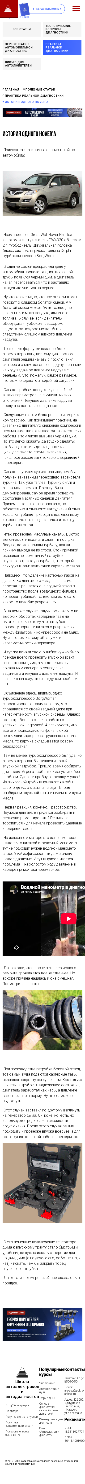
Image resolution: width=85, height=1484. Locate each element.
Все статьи (22, 29)
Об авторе (11, 1411)
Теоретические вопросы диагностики (58, 29)
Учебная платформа (47, 9)
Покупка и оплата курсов (21, 1416)
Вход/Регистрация (17, 1405)
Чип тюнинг (47, 1383)
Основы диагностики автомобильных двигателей (49, 1408)
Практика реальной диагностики (57, 48)
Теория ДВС (47, 1398)
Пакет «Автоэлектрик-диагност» (49, 1432)
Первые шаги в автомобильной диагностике (19, 48)
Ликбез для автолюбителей (18, 64)
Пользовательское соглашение (17, 1433)
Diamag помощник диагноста (51, 1421)
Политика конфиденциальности (19, 1424)
